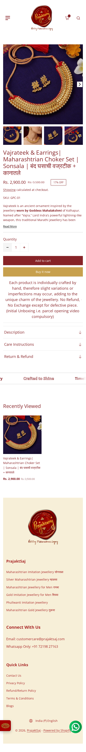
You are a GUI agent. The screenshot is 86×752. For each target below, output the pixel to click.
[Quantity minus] (7, 247)
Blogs (10, 706)
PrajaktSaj (34, 730)
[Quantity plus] (24, 247)
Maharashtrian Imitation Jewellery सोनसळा (34, 572)
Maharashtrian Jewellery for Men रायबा (32, 587)
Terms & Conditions (20, 698)
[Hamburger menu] (7, 18)
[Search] (78, 18)
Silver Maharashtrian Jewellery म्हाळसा (31, 579)
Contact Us (13, 675)
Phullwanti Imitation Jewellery (27, 602)
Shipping (9, 190)
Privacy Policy (15, 683)
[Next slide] (79, 84)
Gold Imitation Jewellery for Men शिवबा (32, 595)
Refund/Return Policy (21, 691)
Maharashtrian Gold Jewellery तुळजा (30, 610)
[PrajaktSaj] (43, 527)
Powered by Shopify (57, 730)
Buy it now (43, 272)
